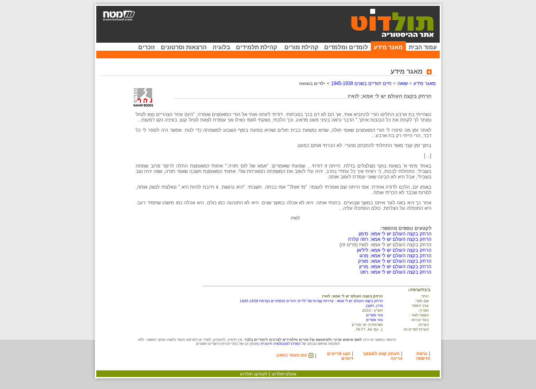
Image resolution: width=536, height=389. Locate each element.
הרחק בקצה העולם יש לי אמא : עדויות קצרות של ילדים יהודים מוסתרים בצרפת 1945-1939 (311, 301)
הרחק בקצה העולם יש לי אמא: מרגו (395, 255)
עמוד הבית (423, 47)
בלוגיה (221, 47)
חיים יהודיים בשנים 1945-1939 (361, 83)
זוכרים (146, 47)
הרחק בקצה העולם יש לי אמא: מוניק (394, 261)
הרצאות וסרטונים (184, 47)
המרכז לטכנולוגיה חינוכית (280, 344)
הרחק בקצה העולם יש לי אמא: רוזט (395, 272)
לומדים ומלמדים (346, 47)
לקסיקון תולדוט (253, 374)
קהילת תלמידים (256, 47)
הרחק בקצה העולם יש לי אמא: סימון (394, 233)
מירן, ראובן (374, 306)
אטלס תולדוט (284, 374)
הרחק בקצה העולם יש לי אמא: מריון (395, 266)
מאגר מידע (388, 47)
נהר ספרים (374, 315)
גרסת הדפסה (423, 356)
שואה (402, 83)
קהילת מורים (301, 47)
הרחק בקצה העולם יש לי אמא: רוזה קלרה (389, 239)
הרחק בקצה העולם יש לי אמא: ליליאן (394, 250)
